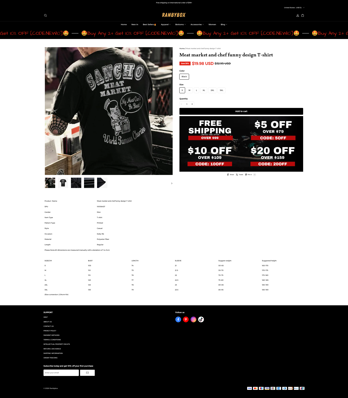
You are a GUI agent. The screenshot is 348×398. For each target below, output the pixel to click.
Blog (223, 24)
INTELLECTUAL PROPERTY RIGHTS (57, 344)
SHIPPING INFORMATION (53, 353)
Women (212, 24)
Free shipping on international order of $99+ (174, 3)
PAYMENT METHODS (51, 335)
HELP (46, 317)
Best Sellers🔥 (149, 24)
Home (124, 24)
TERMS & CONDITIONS (52, 340)
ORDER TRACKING (51, 358)
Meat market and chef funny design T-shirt (203, 48)
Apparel (165, 24)
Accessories (196, 24)
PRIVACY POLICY (50, 331)
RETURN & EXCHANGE (52, 349)
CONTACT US (49, 326)
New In (134, 24)
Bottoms (179, 24)
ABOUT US (48, 322)
